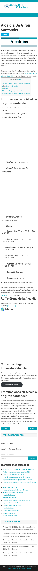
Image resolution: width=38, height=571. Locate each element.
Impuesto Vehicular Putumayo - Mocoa (15, 490)
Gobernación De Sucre (10, 487)
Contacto (28, 568)
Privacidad (22, 568)
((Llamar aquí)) (11, 306)
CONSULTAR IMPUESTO (11, 385)
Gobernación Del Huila (10, 516)
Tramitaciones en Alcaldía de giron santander (16, 93)
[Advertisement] (19, 140)
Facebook (4, 295)
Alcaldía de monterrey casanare (11, 449)
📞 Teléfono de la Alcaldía (10, 86)
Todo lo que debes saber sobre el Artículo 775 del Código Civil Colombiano (18, 548)
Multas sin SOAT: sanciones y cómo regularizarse (18, 469)
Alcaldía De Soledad (9, 495)
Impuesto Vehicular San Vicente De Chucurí (16, 500)
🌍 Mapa (5, 88)
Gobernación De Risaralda (11, 510)
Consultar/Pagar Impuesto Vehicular (13, 91)
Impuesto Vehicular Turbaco (12, 505)
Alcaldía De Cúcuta (9, 513)
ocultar (19, 80)
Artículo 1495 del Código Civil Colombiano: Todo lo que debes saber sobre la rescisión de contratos (19, 528)
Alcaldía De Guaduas (9, 498)
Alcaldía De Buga (8, 508)
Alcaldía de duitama (7, 455)
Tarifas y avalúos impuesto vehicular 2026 (16, 472)
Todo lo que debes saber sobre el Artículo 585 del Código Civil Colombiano (18, 554)
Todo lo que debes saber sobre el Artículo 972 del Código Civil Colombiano (18, 541)
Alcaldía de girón (7, 428)
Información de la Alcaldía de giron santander (16, 83)
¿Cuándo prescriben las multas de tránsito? (16, 477)
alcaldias (4, 34)
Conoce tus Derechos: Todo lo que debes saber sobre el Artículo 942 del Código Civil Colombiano (20, 535)
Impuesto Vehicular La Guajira (12, 503)
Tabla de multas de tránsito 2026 (13, 474)
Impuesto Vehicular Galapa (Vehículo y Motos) (17, 479)
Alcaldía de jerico (7, 443)
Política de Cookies (12, 568)
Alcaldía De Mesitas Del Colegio (13, 492)
